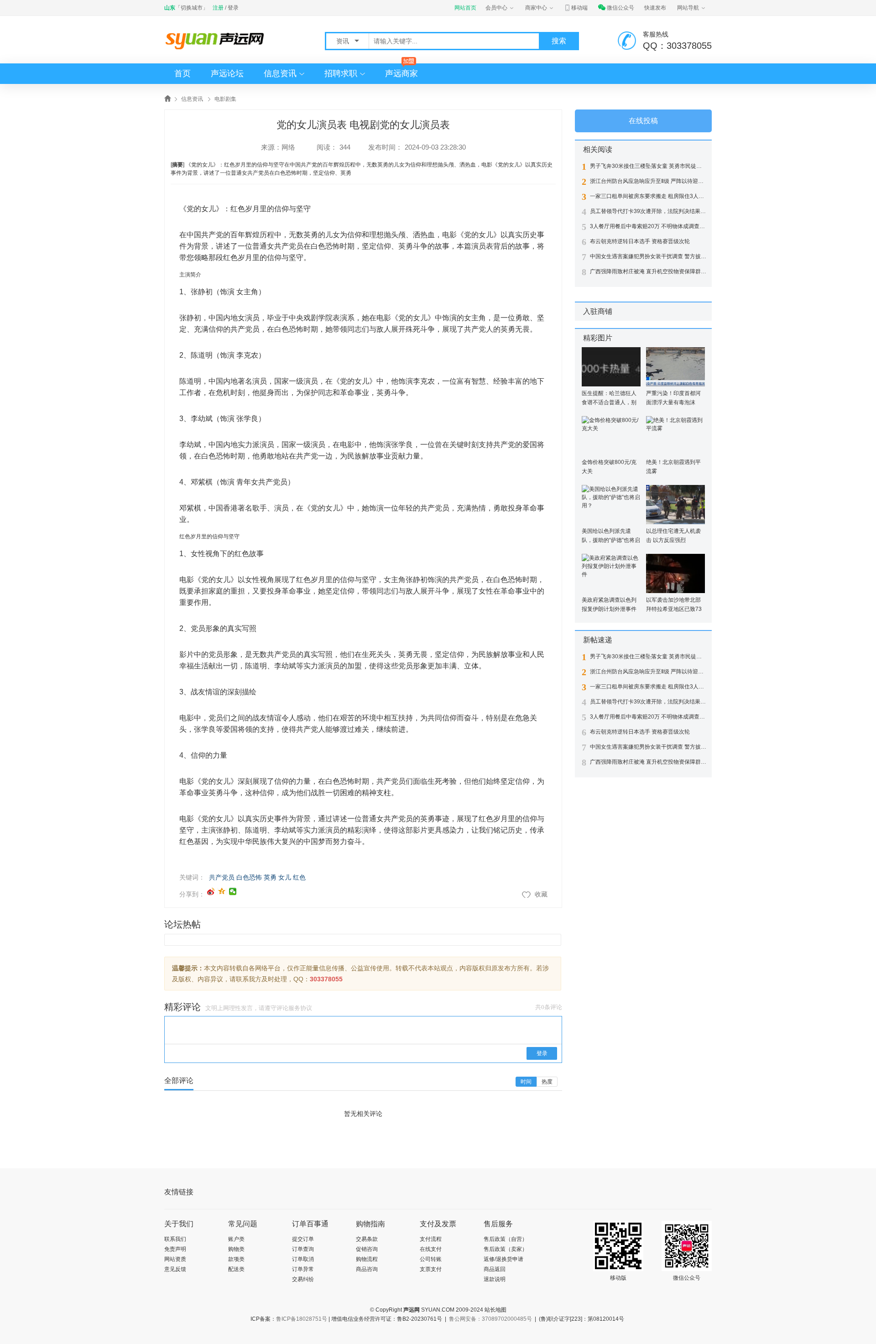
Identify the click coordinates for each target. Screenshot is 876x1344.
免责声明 (175, 1249)
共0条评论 (548, 1007)
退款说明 (495, 1279)
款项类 (236, 1259)
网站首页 (465, 8)
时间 (526, 1081)
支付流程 (431, 1239)
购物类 (236, 1249)
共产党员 (222, 877)
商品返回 (495, 1269)
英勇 (270, 877)
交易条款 (367, 1239)
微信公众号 (620, 8)
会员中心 (496, 8)
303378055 (326, 979)
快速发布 (655, 8)
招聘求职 (340, 73)
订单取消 (303, 1259)
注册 (218, 8)
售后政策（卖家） (505, 1249)
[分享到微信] (233, 891)
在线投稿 (643, 121)
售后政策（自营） (505, 1239)
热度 (547, 1081)
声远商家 (401, 73)
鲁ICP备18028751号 (301, 1319)
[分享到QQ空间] (222, 891)
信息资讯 (280, 73)
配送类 (236, 1269)
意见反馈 (175, 1269)
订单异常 (303, 1269)
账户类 (236, 1239)
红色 (299, 877)
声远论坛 (227, 73)
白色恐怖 (249, 877)
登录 (233, 8)
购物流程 (367, 1259)
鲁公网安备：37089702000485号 (490, 1319)
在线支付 (431, 1249)
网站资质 (175, 1259)
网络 (288, 147)
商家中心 (536, 8)
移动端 (579, 8)
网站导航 (688, 8)
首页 (182, 73)
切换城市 (192, 8)
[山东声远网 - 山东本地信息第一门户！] (216, 40)
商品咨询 (367, 1269)
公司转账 (431, 1259)
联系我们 (175, 1239)
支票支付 (431, 1269)
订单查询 (303, 1249)
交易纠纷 (303, 1279)
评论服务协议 (294, 1008)
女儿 (284, 877)
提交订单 (303, 1239)
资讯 (343, 41)
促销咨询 (367, 1249)
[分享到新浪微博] (211, 891)
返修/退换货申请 (503, 1259)
